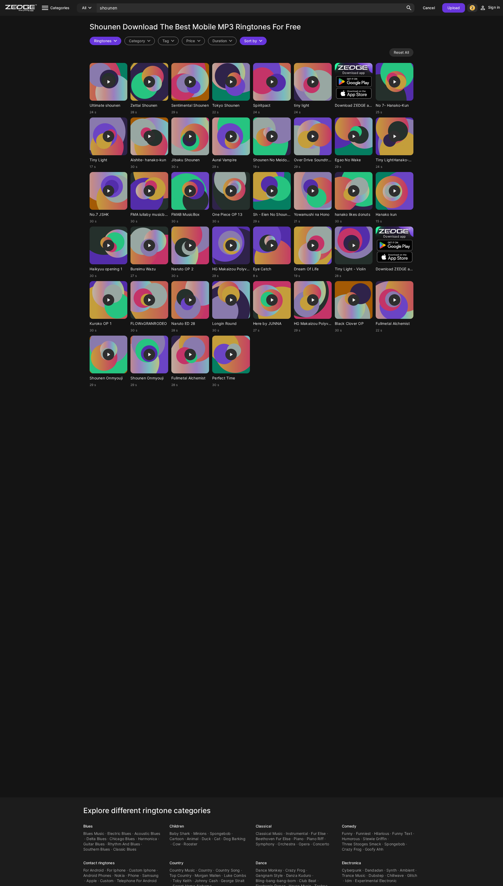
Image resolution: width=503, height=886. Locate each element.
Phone (133, 875)
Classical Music (269, 833)
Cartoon (177, 838)
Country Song (228, 870)
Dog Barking (234, 838)
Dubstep (376, 875)
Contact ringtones (99, 863)
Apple (91, 880)
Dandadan (374, 870)
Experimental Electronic (376, 880)
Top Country (181, 875)
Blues (88, 826)
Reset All (401, 52)
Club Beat (307, 880)
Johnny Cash (206, 880)
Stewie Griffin (375, 838)
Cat (217, 838)
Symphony (265, 844)
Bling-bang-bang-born (276, 880)
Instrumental (297, 833)
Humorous (351, 838)
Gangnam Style (269, 875)
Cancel (429, 8)
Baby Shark (180, 833)
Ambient (407, 870)
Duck (206, 838)
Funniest (363, 833)
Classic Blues (124, 849)
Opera (304, 844)
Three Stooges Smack (361, 844)
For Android (93, 870)
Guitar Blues (94, 844)
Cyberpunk (352, 870)
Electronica (351, 863)
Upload (453, 8)
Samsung (150, 875)
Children (177, 826)
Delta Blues (96, 838)
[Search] (409, 8)
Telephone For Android (137, 880)
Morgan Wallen (208, 875)
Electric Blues (119, 833)
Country (176, 863)
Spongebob (220, 833)
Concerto (321, 844)
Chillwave (395, 875)
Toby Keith (182, 880)
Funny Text (402, 833)
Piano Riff (315, 838)
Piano (298, 838)
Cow (177, 844)
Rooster (190, 844)
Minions (200, 833)
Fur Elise (318, 833)
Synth (391, 870)
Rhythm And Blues (124, 844)
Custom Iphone (142, 870)
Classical (263, 826)
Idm (348, 880)
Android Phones (97, 875)
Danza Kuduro (298, 875)
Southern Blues (96, 849)
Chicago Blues (122, 838)
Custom (107, 880)
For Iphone (116, 870)
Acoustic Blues (147, 833)
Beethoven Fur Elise (273, 838)
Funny (347, 833)
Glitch (412, 875)
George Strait (232, 880)
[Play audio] (108, 82)
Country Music (182, 870)
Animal (193, 838)
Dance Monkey (269, 870)
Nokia (119, 875)
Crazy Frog (352, 849)
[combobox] (168, 41)
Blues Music (93, 833)
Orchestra (286, 844)
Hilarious (381, 833)
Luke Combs (235, 875)
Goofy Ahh (374, 849)
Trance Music (353, 875)
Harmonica (147, 838)
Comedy (349, 826)
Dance (261, 863)
